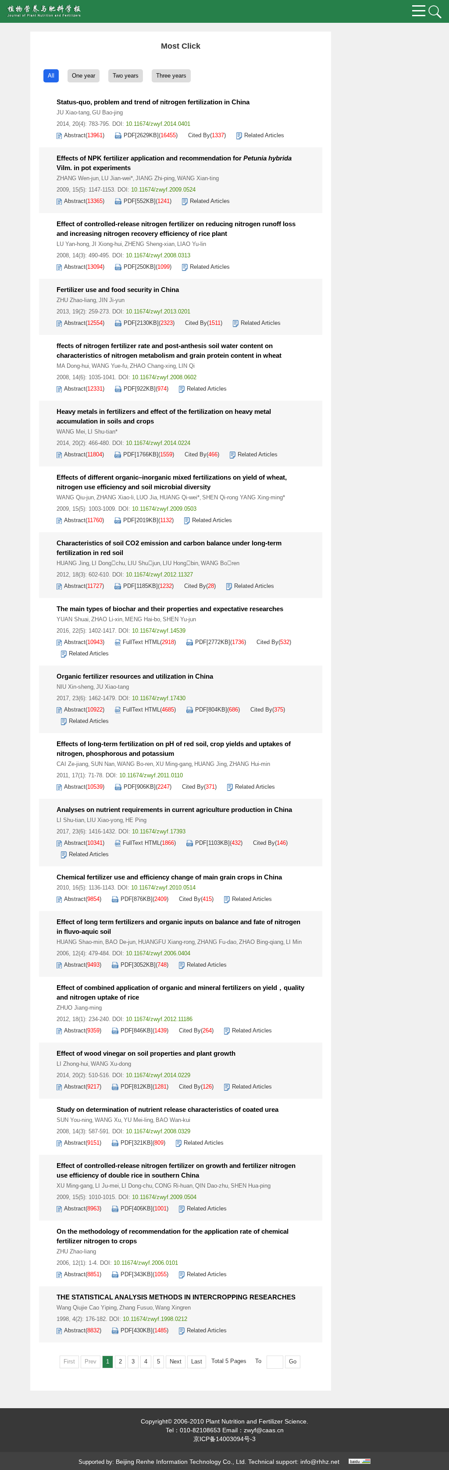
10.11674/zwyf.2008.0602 (164, 377)
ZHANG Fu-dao (216, 942)
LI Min (294, 942)
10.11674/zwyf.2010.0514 (163, 887)
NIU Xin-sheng (75, 686)
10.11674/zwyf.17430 (158, 698)
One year (83, 75)
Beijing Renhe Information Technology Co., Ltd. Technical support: (208, 1461)
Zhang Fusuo (136, 1307)
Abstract (75, 135)
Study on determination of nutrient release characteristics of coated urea (167, 1109)
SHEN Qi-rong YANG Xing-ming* (243, 497)
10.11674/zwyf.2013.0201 (158, 311)
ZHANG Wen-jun (78, 178)
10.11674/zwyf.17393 (158, 831)
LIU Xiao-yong (105, 820)
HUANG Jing (73, 563)
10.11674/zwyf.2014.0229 (158, 1075)
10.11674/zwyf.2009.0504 (164, 1197)
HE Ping (135, 820)
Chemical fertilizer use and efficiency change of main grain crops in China (169, 877)
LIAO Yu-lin (191, 244)
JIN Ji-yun (112, 300)
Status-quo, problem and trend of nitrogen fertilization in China (153, 102)
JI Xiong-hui (107, 244)
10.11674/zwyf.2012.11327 (159, 574)
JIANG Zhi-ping (155, 178)
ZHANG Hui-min (249, 764)
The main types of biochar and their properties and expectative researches (170, 608)
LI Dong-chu (136, 1185)
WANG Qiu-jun (75, 497)
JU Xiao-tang (73, 112)
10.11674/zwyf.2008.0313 (158, 255)
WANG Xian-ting (198, 178)
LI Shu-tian (70, 820)
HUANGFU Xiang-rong (166, 942)
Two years (126, 75)
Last (196, 1361)
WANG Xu (108, 1120)
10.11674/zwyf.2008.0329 (158, 1131)
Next (176, 1361)
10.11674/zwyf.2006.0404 (158, 953)
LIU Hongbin (180, 563)
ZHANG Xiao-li (115, 497)
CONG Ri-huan (173, 1185)
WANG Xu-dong (111, 1064)
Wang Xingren (173, 1307)
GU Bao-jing (107, 112)
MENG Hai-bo (142, 619)
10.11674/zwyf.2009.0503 (164, 508)
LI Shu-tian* (103, 431)
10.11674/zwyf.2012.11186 (159, 1019)
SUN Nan (102, 764)
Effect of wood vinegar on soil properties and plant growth (146, 1053)
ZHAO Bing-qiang (261, 942)
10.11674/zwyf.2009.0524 (163, 189)
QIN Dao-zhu (211, 1185)
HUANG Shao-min (80, 942)
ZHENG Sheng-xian (150, 244)
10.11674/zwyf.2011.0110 (151, 775)
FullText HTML (141, 642)
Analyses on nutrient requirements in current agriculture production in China (174, 809)
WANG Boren (220, 563)
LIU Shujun (144, 563)
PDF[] (141, 135)
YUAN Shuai (73, 619)
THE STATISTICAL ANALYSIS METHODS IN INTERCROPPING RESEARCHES (176, 1297)
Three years (171, 75)
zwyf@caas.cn (264, 1430)
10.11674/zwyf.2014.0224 (158, 443)
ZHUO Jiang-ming (79, 1007)
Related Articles (264, 135)
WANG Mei (71, 431)
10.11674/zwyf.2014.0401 (158, 124)
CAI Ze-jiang (72, 764)
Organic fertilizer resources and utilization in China (135, 676)
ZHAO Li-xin (106, 619)
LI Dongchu (108, 563)
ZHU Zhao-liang (76, 300)
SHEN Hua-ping (251, 1185)
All (51, 75)
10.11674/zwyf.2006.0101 (146, 1263)
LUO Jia (146, 497)
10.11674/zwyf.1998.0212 (155, 1319)
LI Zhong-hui (72, 1064)
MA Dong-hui (73, 366)
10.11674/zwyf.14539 (158, 630)
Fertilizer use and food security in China (118, 289)
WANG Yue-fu (109, 366)
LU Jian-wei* (117, 178)
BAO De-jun (120, 942)
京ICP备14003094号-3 (224, 1438)
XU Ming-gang (174, 764)
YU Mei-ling (138, 1120)
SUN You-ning (74, 1120)
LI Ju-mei (107, 1185)
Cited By (199, 135)
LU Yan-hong (73, 244)
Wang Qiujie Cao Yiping (87, 1307)
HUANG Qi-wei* (180, 497)
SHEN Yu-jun (179, 619)
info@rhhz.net (319, 1461)
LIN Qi (186, 366)
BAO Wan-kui (173, 1120)
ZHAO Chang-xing (153, 366)
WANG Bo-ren (135, 764)
